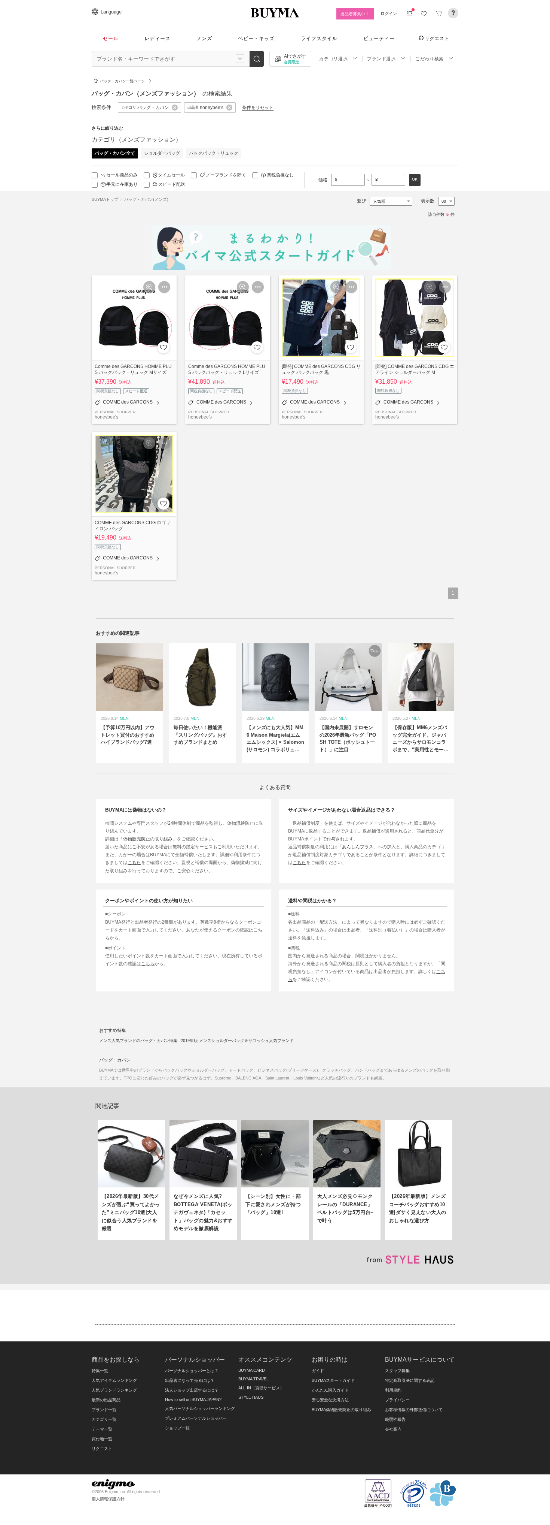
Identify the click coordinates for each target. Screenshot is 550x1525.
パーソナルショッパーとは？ (192, 1370)
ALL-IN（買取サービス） (261, 1388)
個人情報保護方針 (108, 1499)
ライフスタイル (319, 38)
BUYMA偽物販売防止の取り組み (341, 1409)
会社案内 (393, 1429)
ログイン (389, 13)
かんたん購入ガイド (330, 1390)
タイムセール (171, 175)
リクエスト (437, 38)
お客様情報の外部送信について (414, 1409)
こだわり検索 (429, 58)
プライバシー (397, 1400)
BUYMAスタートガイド (333, 1380)
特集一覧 (100, 1370)
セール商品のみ (122, 175)
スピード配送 (171, 184)
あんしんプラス (357, 846)
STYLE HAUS (250, 1397)
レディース (157, 38)
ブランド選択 (381, 58)
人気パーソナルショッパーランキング (200, 1408)
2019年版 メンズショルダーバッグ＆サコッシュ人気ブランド (237, 1040)
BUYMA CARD (251, 1370)
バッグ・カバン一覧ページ (122, 81)
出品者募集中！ (354, 14)
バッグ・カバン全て (115, 153)
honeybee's (106, 416)
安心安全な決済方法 (330, 1400)
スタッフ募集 (397, 1370)
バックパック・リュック (213, 153)
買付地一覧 (102, 1439)
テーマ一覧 (102, 1429)
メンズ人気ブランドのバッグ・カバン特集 (138, 1040)
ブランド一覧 (104, 1409)
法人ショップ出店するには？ (192, 1390)
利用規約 (393, 1390)
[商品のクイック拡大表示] (149, 287)
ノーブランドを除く (226, 175)
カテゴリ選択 (333, 58)
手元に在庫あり (122, 184)
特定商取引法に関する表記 (409, 1380)
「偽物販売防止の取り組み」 (148, 838)
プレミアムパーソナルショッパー (196, 1418)
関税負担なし (280, 175)
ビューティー (379, 38)
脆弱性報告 (395, 1419)
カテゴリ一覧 (104, 1419)
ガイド (318, 1370)
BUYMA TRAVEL (253, 1379)
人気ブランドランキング (114, 1390)
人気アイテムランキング (114, 1380)
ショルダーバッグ (162, 153)
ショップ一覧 (177, 1428)
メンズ (204, 38)
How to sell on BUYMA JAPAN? (193, 1399)
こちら (134, 862)
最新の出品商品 (106, 1400)
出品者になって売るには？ (189, 1380)
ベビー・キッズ (256, 38)
